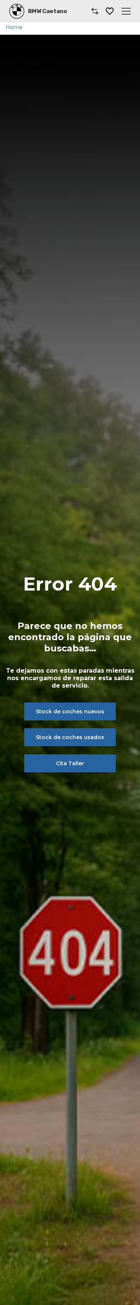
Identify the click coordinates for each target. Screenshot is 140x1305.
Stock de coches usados (70, 737)
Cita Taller (70, 763)
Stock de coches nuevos (70, 711)
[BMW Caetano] (16, 11)
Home (14, 27)
